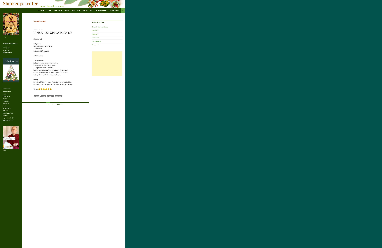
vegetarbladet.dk (7, 52)
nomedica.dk (6, 47)
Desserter (5, 96)
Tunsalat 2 (95, 30)
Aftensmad (6, 91)
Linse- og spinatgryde (52, 32)
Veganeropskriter (7, 118)
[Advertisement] (107, 63)
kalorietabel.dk (7, 50)
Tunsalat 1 (95, 34)
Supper (49, 10)
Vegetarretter (58, 10)
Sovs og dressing (114, 10)
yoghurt (58, 96)
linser (37, 96)
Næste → (60, 104)
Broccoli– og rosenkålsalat (100, 27)
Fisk (78, 10)
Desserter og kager (101, 10)
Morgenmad (6, 108)
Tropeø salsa (96, 45)
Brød (73, 10)
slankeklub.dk (6, 49)
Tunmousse (95, 38)
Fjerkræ (84, 10)
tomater (50, 96)
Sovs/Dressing (6, 113)
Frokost (5, 103)
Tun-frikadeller (96, 41)
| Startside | (41, 10)
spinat (43, 96)
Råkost (67, 10)
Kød (91, 10)
